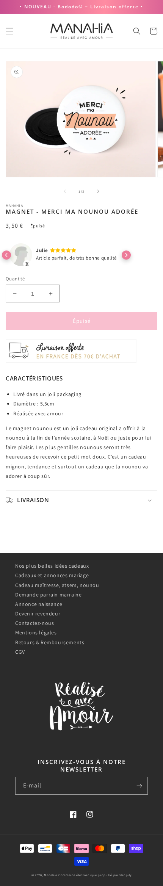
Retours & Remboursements (49, 642)
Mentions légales (36, 632)
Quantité (15, 279)
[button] (9, 31)
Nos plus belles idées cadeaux (52, 565)
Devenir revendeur (37, 613)
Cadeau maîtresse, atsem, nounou (57, 585)
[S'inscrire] (139, 786)
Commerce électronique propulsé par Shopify (95, 875)
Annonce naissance (38, 604)
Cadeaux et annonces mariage (52, 575)
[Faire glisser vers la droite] (98, 191)
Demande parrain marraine (48, 594)
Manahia (50, 875)
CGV (20, 651)
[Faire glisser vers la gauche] (64, 191)
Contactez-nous (34, 623)
